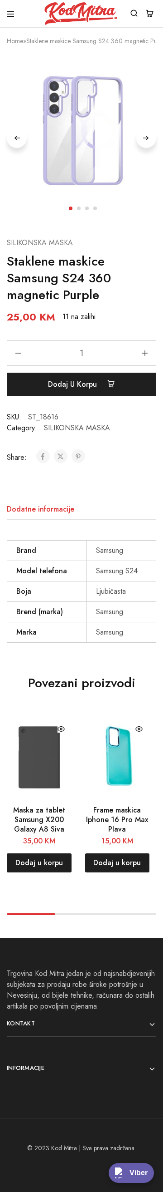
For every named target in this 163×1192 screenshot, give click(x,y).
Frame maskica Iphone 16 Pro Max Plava (117, 820)
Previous (17, 138)
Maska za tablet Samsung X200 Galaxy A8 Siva (39, 820)
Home (15, 40)
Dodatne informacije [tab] (40, 509)
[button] (39, 862)
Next (146, 138)
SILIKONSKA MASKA (40, 242)
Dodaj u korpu (73, 384)
